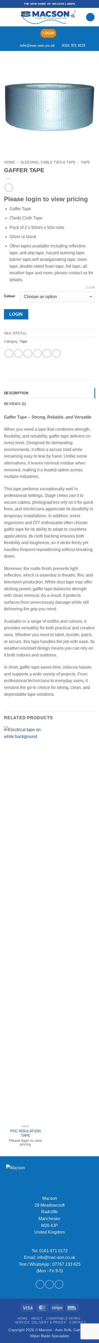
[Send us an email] (49, 1284)
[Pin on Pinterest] (47, 353)
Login (16, 314)
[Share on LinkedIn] (56, 353)
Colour (9, 296)
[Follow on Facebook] (40, 1284)
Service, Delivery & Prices (40, 1322)
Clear (90, 287)
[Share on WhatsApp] (8, 353)
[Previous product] (8, 187)
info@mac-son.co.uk (56, 1257)
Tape (85, 162)
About (37, 1318)
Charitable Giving (63, 1318)
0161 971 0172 (53, 1251)
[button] (7, 17)
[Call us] (59, 1284)
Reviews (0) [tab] (15, 404)
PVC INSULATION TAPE (25, 1133)
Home (9, 162)
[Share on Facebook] (18, 353)
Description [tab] (16, 393)
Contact (77, 1322)
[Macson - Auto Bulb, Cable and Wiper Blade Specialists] (48, 17)
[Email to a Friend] (37, 353)
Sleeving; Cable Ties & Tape (48, 162)
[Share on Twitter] (27, 353)
